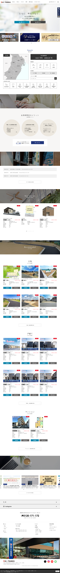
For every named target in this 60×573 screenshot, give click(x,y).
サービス (22, 1)
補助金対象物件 (54, 87)
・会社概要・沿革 (37, 529)
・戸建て (4, 526)
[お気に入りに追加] (17, 219)
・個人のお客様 (17, 525)
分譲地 (13, 86)
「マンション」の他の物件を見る (30, 448)
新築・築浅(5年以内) (40, 87)
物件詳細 (7, 287)
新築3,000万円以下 (47, 87)
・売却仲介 (5, 532)
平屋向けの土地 (20, 87)
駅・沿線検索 (52, 73)
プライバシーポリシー (53, 527)
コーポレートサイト (37, 1)
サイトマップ (52, 528)
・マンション (5, 527)
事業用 (53, 67)
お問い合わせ (31, 1)
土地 (33, 67)
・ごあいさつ (37, 528)
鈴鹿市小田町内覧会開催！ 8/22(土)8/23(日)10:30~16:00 (19, 172)
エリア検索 (35, 73)
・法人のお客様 (17, 526)
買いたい (14, 1)
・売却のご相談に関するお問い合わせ (21, 531)
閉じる (57, 571)
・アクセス (36, 533)
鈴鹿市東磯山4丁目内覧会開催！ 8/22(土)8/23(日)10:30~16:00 (21, 169)
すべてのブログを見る (30, 492)
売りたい (18, 1)
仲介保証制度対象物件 (26, 87)
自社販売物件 (6, 86)
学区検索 (43, 73)
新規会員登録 (52, 523)
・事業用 (4, 528)
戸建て (40, 67)
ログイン (55, 1)
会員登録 (51, 1)
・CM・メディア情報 (38, 531)
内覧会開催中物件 (33, 87)
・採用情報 (36, 534)
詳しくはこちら (37, 142)
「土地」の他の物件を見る (30, 325)
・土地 (4, 525)
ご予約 (26, 1)
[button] (23, 489)
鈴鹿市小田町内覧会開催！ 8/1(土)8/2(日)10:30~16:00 (19, 175)
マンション (47, 67)
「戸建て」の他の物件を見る (30, 403)
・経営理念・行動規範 (38, 530)
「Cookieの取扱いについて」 (9, 571)
